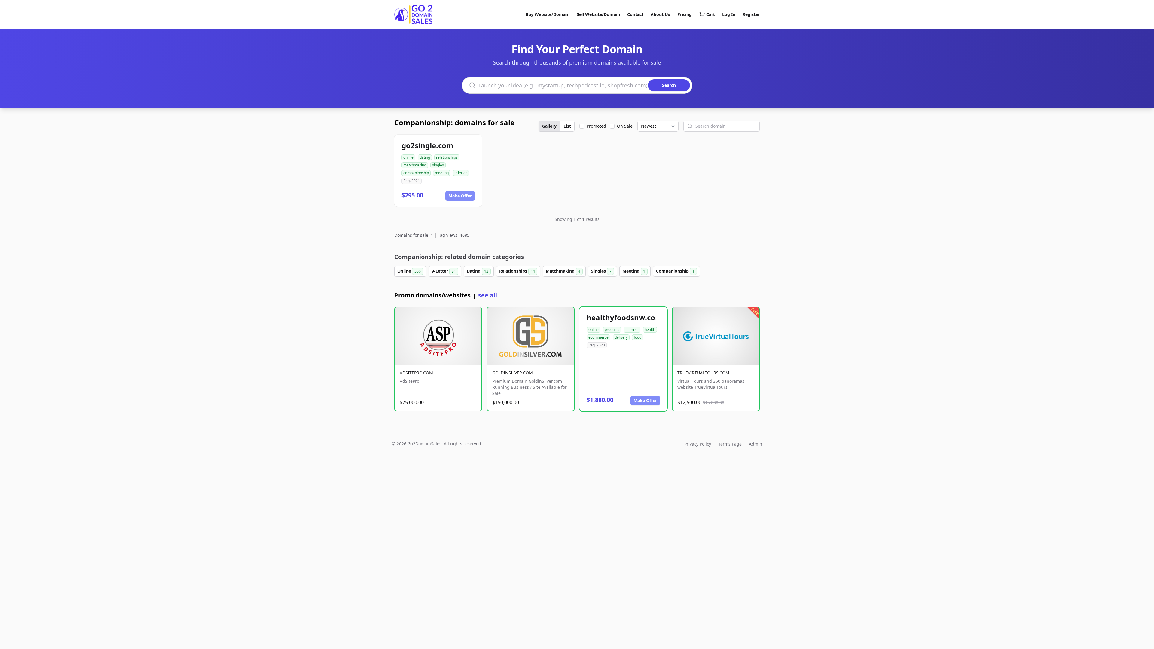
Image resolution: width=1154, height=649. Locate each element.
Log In (728, 14)
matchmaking (414, 165)
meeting (442, 172)
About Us (660, 14)
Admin (755, 444)
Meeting (633, 271)
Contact (635, 14)
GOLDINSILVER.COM (512, 373)
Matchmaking (563, 271)
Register (751, 14)
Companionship (675, 271)
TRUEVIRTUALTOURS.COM (703, 373)
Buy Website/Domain (547, 14)
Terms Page (730, 444)
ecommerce (598, 337)
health (650, 329)
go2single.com (427, 145)
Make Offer (460, 196)
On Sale (625, 126)
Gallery (549, 126)
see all (487, 295)
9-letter (461, 172)
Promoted (596, 126)
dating (425, 157)
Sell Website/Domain (598, 14)
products (612, 329)
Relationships (517, 271)
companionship (416, 172)
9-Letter (444, 271)
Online (409, 271)
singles (438, 165)
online (408, 157)
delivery (621, 337)
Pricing (684, 14)
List (567, 126)
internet (632, 329)
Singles (601, 271)
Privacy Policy (697, 444)
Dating (477, 271)
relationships (447, 157)
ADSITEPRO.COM (416, 373)
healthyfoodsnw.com (624, 317)
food (637, 337)
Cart (710, 14)
